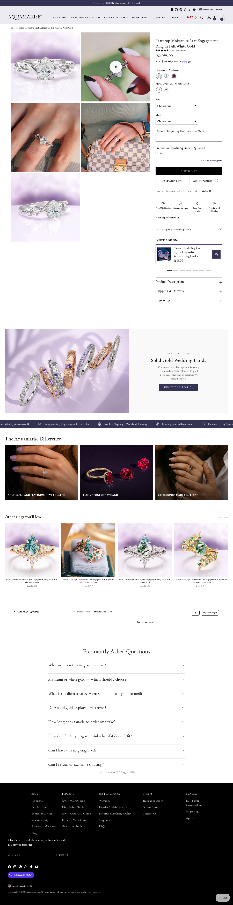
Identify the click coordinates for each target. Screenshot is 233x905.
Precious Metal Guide (75, 820)
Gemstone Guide (72, 826)
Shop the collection (178, 387)
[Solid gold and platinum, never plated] (41, 472)
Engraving (192, 811)
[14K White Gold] (159, 90)
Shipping (104, 820)
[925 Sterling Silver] (166, 90)
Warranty (104, 801)
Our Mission (39, 807)
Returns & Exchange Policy (115, 813)
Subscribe (62, 855)
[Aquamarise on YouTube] (194, 9)
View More (223, 517)
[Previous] (84, 3)
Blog (34, 833)
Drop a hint (169, 180)
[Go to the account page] (209, 17)
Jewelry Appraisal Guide (76, 813)
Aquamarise (33, 891)
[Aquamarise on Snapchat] (185, 9)
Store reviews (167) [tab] (103, 611)
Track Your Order (153, 801)
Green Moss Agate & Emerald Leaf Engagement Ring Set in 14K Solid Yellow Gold (201, 581)
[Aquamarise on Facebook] (171, 9)
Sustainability (40, 820)
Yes (161, 153)
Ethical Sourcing (42, 813)
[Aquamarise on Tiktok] (189, 9)
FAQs (102, 826)
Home (10, 27)
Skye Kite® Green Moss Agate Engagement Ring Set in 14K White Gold (145, 581)
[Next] (195, 17)
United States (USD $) (213, 9)
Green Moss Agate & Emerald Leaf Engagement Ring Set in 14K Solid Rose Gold (88, 581)
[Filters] (195, 613)
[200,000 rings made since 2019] (191, 472)
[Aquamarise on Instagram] (176, 9)
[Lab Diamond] (166, 76)
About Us (37, 801)
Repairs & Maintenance (113, 807)
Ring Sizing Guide (73, 807)
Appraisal (192, 818)
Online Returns (152, 807)
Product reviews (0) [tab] (82, 611)
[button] (116, 67)
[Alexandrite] (174, 76)
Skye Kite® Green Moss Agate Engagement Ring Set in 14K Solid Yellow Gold (32, 581)
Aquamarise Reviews (44, 826)
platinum (189, 374)
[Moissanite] (159, 76)
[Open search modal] (202, 17)
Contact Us (149, 813)
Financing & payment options (173, 229)
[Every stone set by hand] (116, 472)
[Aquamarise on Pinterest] (180, 9)
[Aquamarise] (25, 17)
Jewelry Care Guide (73, 801)
